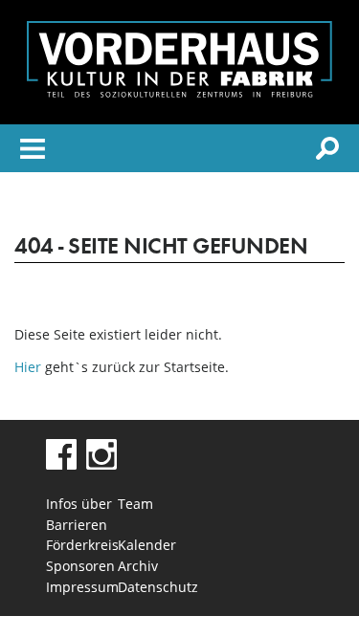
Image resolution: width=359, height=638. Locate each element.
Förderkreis (82, 545)
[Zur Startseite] (179, 92)
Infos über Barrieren (79, 514)
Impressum (82, 587)
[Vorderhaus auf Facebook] (61, 464)
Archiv (138, 566)
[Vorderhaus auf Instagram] (101, 464)
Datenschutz (154, 587)
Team (135, 504)
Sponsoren (80, 566)
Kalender (147, 545)
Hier (27, 367)
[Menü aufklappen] (33, 151)
